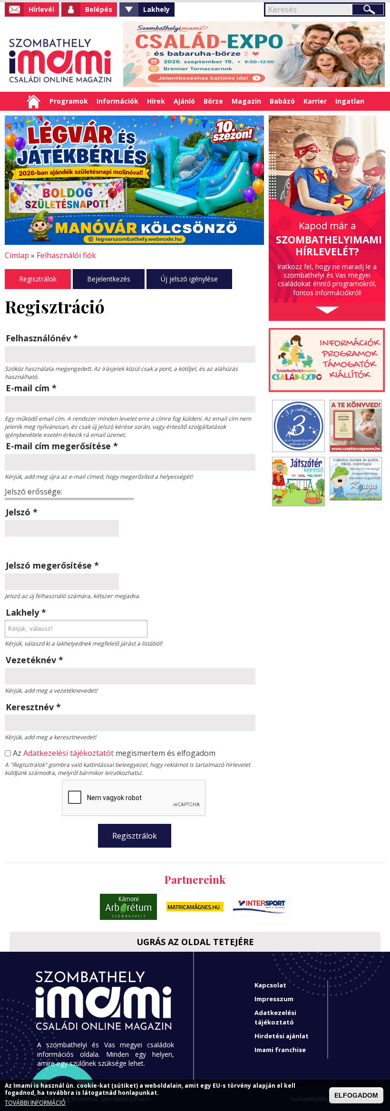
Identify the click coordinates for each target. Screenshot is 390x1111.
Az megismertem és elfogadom (114, 753)
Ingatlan (349, 101)
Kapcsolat (270, 985)
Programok (68, 101)
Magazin (246, 101)
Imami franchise (280, 1049)
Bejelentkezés (108, 278)
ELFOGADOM (356, 1095)
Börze (213, 101)
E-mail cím (31, 388)
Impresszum (273, 999)
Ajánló (184, 101)
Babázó (282, 101)
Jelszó (22, 512)
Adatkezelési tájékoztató (275, 1017)
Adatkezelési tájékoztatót (68, 753)
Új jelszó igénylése (189, 278)
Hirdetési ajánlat (281, 1036)
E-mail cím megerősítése (62, 446)
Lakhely (156, 9)
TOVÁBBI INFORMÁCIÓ (35, 1103)
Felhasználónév (42, 338)
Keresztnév (33, 707)
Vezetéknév (34, 660)
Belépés (98, 9)
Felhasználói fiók (66, 255)
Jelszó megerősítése (52, 565)
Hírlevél (41, 9)
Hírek (156, 101)
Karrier (315, 101)
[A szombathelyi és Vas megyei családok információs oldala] (61, 61)
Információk (117, 101)
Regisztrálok (38, 278)
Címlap (33, 101)
